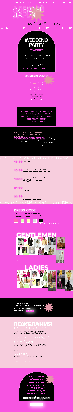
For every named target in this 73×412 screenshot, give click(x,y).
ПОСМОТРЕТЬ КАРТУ (50, 143)
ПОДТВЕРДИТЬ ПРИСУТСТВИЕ (36, 404)
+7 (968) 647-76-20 (30, 310)
